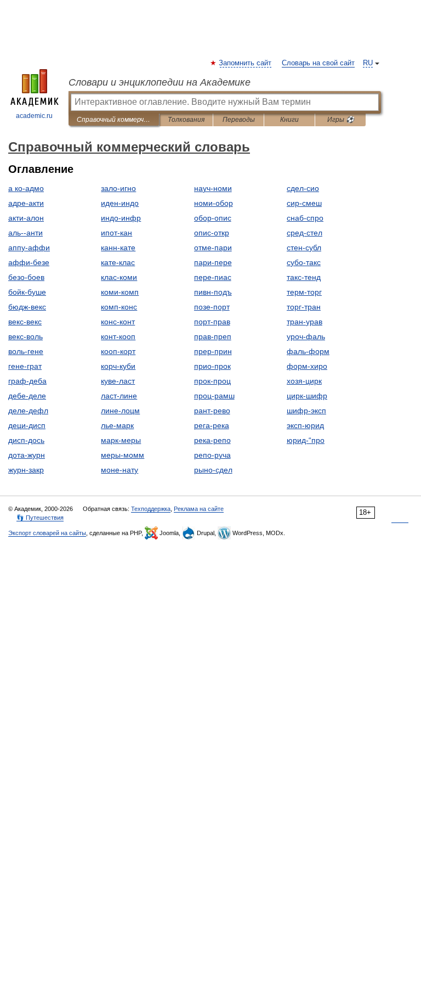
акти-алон (26, 218)
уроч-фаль (306, 336)
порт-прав (212, 321)
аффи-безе (28, 262)
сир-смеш (304, 203)
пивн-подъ (213, 292)
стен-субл (304, 247)
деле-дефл (28, 410)
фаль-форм (308, 351)
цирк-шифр (307, 395)
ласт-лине (119, 395)
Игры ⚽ (340, 119)
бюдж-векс (27, 306)
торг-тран (304, 306)
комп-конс (119, 306)
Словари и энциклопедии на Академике (160, 82)
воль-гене (25, 351)
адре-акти (26, 203)
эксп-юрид (305, 425)
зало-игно (118, 188)
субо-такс (304, 262)
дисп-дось (26, 440)
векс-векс (25, 321)
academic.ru (34, 116)
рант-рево (212, 410)
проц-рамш (214, 395)
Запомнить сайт (245, 63)
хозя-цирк (304, 381)
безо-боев (26, 277)
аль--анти (25, 232)
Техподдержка (150, 508)
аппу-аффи (29, 247)
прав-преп (212, 336)
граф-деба (27, 381)
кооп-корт (118, 351)
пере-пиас (212, 277)
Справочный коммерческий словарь (114, 119)
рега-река (211, 425)
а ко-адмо (26, 188)
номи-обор (213, 203)
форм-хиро (307, 366)
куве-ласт (118, 381)
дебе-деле (27, 395)
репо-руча (212, 455)
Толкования (186, 119)
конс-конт (118, 321)
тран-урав (304, 321)
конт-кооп (118, 336)
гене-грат (25, 366)
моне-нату (119, 469)
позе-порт (212, 306)
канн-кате (118, 247)
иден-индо (120, 203)
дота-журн (26, 455)
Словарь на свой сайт (318, 63)
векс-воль (25, 336)
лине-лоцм (120, 410)
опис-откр (211, 232)
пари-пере (213, 262)
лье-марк (117, 425)
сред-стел (304, 232)
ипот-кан (116, 232)
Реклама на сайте (199, 508)
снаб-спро (305, 218)
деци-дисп (26, 425)
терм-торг (304, 292)
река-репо (212, 440)
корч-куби (118, 366)
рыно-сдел (213, 469)
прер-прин (213, 351)
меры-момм (122, 455)
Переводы (239, 119)
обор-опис (212, 218)
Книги (289, 119)
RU (368, 63)
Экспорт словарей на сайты (47, 533)
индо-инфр (121, 218)
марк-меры (121, 440)
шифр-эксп (306, 410)
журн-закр (26, 469)
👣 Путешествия (40, 517)
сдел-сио (303, 188)
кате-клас (118, 262)
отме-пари (213, 247)
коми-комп (120, 292)
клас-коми (119, 277)
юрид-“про (306, 440)
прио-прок (212, 366)
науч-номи (213, 188)
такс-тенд (304, 277)
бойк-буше (27, 292)
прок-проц (212, 381)
